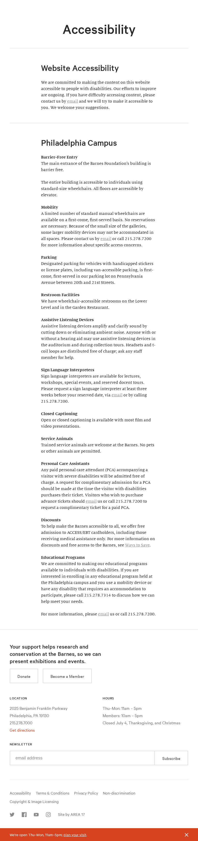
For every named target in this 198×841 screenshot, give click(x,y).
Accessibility (20, 793)
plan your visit (75, 834)
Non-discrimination (119, 793)
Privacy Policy (86, 793)
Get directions (22, 730)
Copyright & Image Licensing (34, 801)
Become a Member (67, 676)
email (72, 101)
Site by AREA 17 (71, 814)
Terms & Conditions (52, 793)
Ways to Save (137, 545)
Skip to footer (99, 4)
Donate (23, 676)
